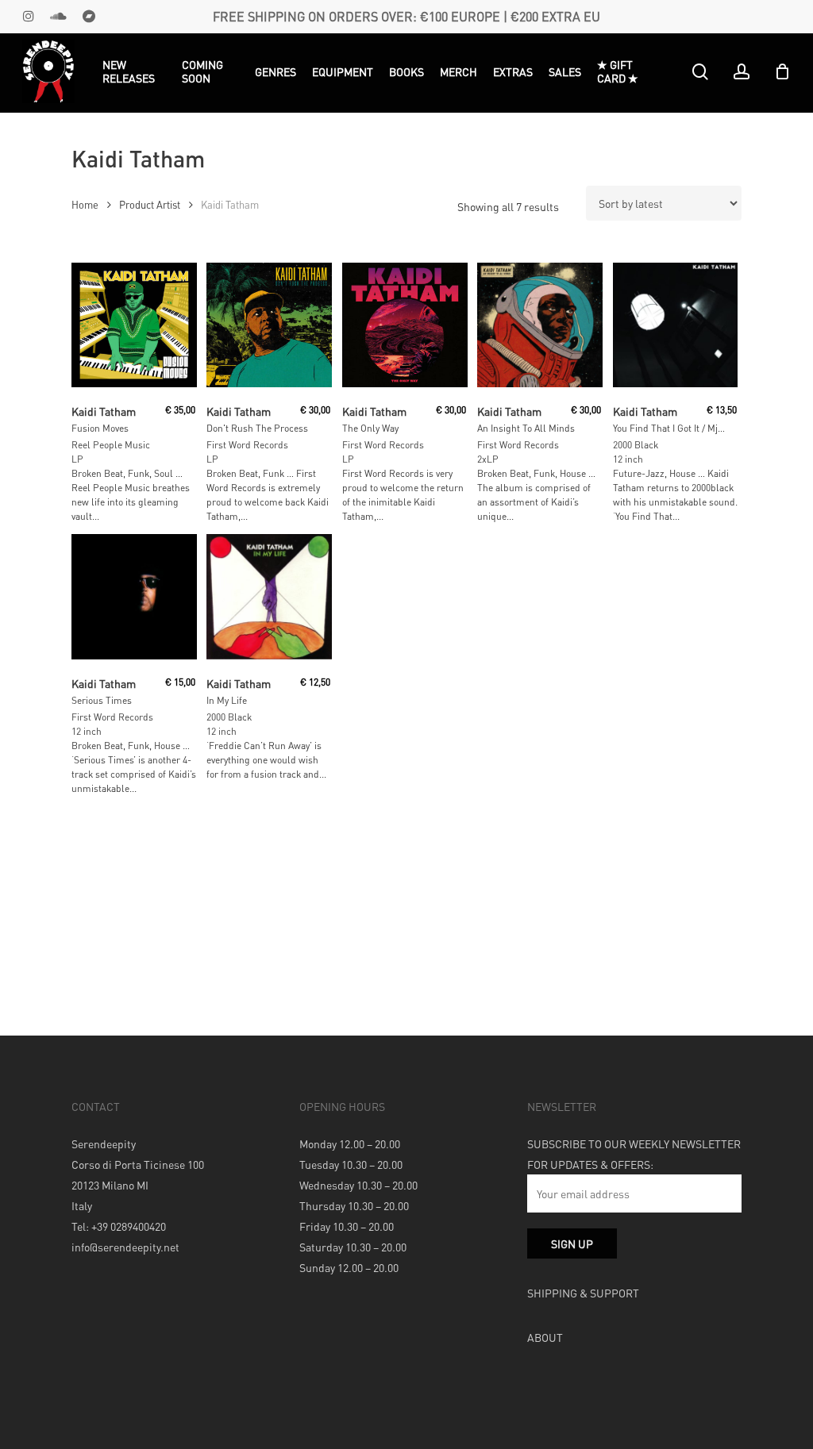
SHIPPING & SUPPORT (583, 1293)
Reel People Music (110, 445)
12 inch (628, 459)
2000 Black (635, 445)
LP (77, 459)
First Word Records (247, 445)
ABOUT (545, 1337)
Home (84, 204)
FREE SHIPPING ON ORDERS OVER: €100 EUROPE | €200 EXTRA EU (406, 16)
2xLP (488, 459)
